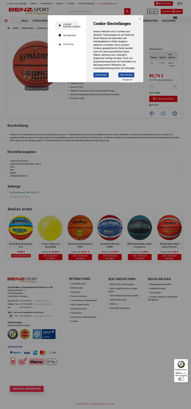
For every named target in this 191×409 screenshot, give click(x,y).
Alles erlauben (126, 75)
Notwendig (67, 35)
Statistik (65, 44)
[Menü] (186, 361)
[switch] (181, 379)
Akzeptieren (127, 80)
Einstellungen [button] (101, 75)
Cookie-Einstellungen (68, 25)
